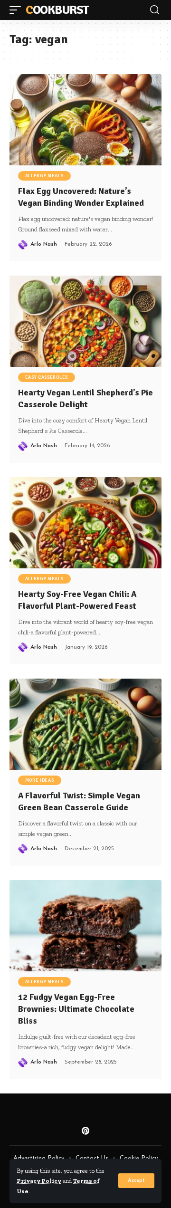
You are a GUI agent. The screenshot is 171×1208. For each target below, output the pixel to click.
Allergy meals (44, 176)
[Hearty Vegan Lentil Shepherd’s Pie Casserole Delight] (86, 321)
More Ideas (39, 780)
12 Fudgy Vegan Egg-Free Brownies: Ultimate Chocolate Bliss (76, 1009)
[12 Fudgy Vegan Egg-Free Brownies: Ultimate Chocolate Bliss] (86, 925)
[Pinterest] (85, 1131)
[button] (136, 1180)
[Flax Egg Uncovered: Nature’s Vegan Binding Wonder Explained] (86, 119)
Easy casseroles (46, 377)
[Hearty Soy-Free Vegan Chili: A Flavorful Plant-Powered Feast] (86, 522)
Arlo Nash (43, 244)
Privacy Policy (39, 1180)
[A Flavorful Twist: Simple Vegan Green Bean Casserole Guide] (86, 724)
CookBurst (57, 10)
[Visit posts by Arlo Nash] (23, 244)
